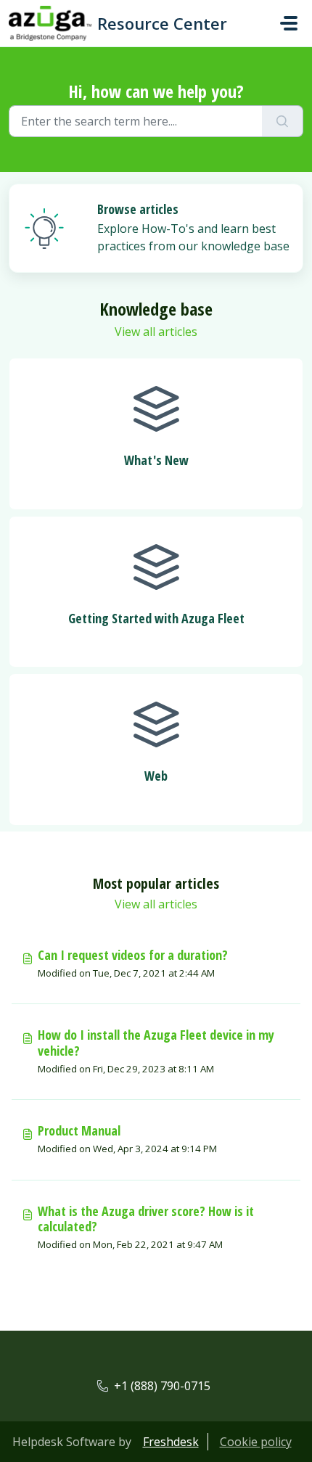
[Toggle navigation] (288, 23)
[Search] (282, 121)
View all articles (156, 332)
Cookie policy (256, 1442)
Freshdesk (171, 1442)
